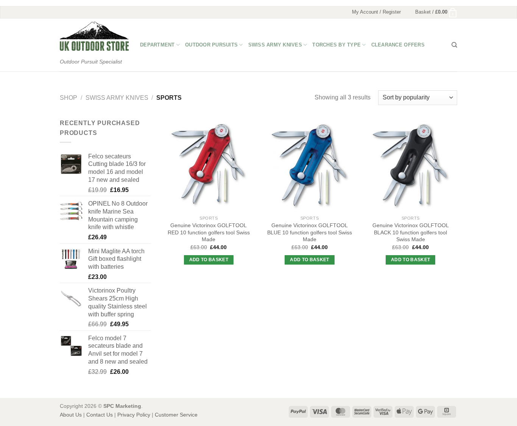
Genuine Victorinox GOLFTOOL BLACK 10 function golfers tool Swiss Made (410, 232)
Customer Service (176, 415)
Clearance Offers (398, 45)
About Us (71, 415)
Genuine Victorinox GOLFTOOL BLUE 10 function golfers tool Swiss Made (309, 232)
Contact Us (99, 415)
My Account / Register (376, 12)
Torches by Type (336, 45)
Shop (68, 97)
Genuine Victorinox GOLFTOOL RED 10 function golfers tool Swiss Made (209, 232)
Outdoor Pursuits (211, 45)
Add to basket (209, 259)
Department (157, 45)
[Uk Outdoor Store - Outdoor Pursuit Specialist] (94, 36)
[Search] (454, 45)
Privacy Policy (133, 415)
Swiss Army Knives (275, 45)
